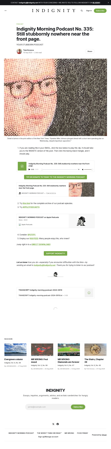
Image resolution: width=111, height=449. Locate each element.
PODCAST (19, 24)
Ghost (104, 435)
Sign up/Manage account (48, 437)
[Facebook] (58, 424)
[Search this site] (81, 10)
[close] (108, 2)
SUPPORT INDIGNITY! (55, 253)
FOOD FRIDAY (82, 433)
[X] (53, 424)
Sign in (89, 11)
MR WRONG (69, 433)
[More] (5, 10)
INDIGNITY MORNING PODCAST (21, 433)
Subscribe (100, 11)
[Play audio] (30, 169)
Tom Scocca (28, 50)
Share (89, 51)
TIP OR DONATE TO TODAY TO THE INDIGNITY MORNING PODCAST (55, 177)
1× (78, 169)
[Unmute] (83, 169)
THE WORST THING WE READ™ (49, 433)
